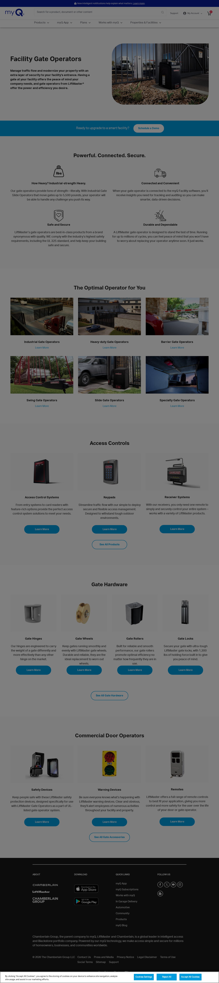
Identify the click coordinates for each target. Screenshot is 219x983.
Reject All (166, 977)
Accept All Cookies (190, 977)
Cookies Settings (143, 977)
